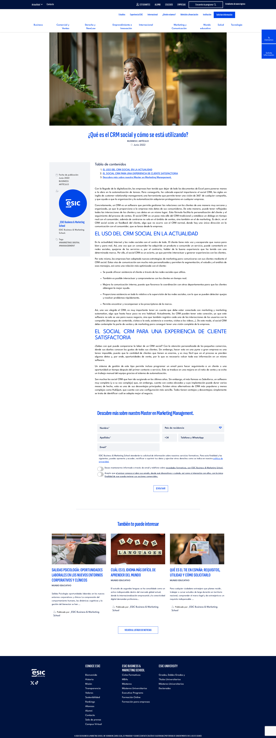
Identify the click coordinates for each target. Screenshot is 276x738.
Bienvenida (91, 675)
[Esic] (43, 671)
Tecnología (236, 25)
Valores (89, 693)
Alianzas (89, 706)
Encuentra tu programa (204, 4)
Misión (88, 684)
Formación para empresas (136, 702)
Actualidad (36, 4)
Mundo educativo (61, 586)
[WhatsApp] (141, 152)
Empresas (181, 4)
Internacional (146, 25)
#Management (67, 246)
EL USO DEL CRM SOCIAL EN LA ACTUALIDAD (127, 170)
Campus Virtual (93, 724)
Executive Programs (132, 693)
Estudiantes (145, 4)
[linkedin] (138, 152)
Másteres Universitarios (134, 688)
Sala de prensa (93, 720)
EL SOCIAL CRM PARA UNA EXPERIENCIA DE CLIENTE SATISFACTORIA (140, 173)
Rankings (90, 702)
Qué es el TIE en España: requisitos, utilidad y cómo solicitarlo (195, 572)
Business (38, 25)
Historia (89, 679)
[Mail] (144, 152)
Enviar (160, 488)
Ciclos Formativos (131, 675)
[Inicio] (50, 15)
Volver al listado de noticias (138, 630)
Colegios (169, 4)
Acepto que (164, 475)
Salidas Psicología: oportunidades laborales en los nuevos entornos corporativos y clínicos (77, 575)
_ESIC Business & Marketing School (71, 224)
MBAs (125, 679)
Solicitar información (224, 14)
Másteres (127, 684)
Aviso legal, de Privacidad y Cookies (127, 735)
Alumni (158, 4)
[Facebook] (135, 152)
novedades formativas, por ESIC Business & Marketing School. (194, 468)
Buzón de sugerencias (156, 735)
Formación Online (131, 697)
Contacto (50, 4)
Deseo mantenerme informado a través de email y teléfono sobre (164, 468)
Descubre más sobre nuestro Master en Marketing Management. (137, 177)
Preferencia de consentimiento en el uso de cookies (183, 735)
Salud (221, 25)
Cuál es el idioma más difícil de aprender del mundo (133, 572)
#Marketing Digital (69, 243)
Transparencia (93, 688)
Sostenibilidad (92, 697)
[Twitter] (132, 152)
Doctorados (165, 688)
